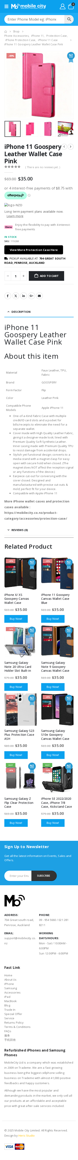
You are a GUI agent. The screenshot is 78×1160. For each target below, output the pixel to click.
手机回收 (10, 1040)
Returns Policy (14, 1022)
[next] (71, 147)
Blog (7, 1005)
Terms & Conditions (17, 1027)
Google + (31, 295)
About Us (10, 979)
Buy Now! (16, 619)
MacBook (10, 1001)
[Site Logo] (28, 6)
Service (9, 1018)
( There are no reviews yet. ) (42, 167)
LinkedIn (23, 295)
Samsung (10, 988)
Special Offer (13, 1014)
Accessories (12, 992)
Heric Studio (26, 1135)
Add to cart (49, 276)
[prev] (64, 147)
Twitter (15, 295)
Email (39, 295)
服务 (7, 1035)
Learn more (14, 216)
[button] (7, 6)
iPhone (9, 984)
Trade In (10, 1010)
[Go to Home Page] (5, 31)
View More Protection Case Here (34, 250)
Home (8, 975)
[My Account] (62, 6)
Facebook (7, 295)
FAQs (7, 1031)
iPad (7, 997)
